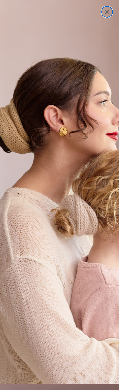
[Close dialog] (107, 11)
